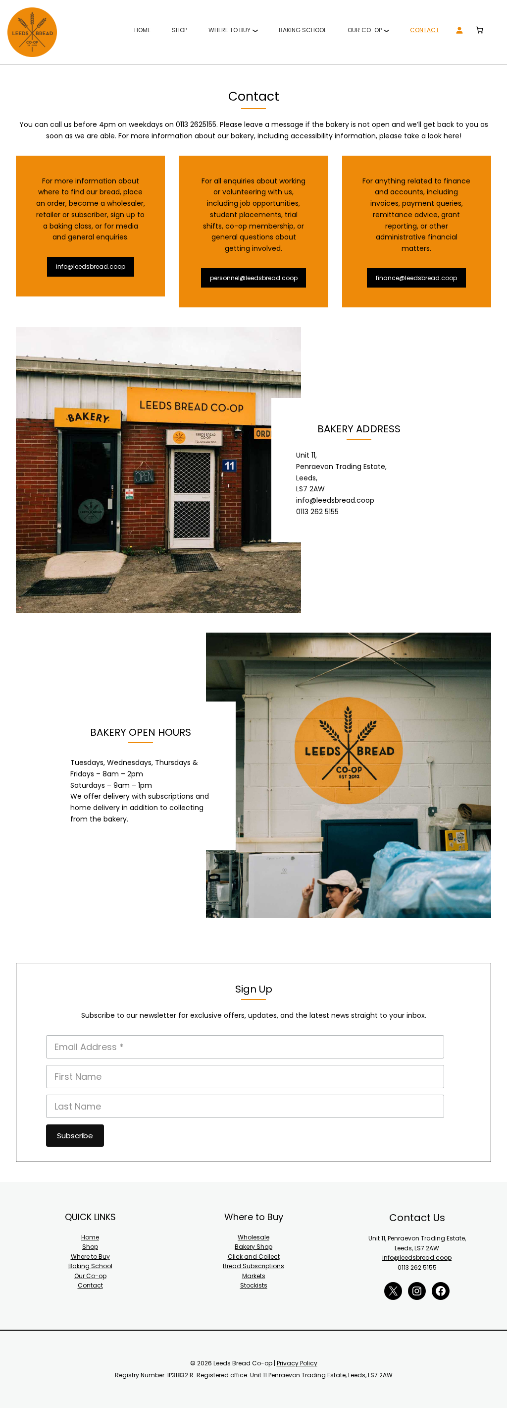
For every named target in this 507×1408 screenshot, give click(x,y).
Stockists (253, 1285)
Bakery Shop (253, 1246)
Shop (90, 1246)
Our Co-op (90, 1276)
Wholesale (253, 1237)
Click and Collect (254, 1256)
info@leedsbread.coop (90, 266)
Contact (90, 1285)
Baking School (90, 1266)
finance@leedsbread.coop (416, 278)
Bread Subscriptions (253, 1266)
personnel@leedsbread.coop (254, 278)
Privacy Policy (297, 1363)
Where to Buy (90, 1256)
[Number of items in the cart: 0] (479, 30)
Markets (253, 1276)
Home (90, 1237)
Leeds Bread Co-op (32, 32)
